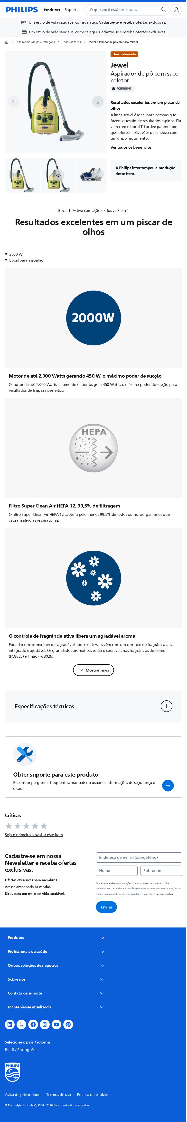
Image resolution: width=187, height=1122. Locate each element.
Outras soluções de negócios (33, 956)
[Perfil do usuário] (176, 10)
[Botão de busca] (163, 10)
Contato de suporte (25, 984)
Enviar (106, 907)
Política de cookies (92, 1086)
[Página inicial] (21, 10)
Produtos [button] (52, 10)
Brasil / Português (20, 1041)
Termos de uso (58, 1086)
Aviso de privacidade (22, 1086)
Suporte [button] (72, 10)
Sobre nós (16, 970)
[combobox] (115, 10)
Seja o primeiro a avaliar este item (34, 835)
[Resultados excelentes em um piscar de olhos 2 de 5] (58, 175)
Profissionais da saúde (27, 942)
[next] (98, 101)
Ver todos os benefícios (131, 147)
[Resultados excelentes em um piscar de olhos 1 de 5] (22, 175)
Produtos (16, 937)
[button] (58, 175)
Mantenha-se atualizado (29, 998)
